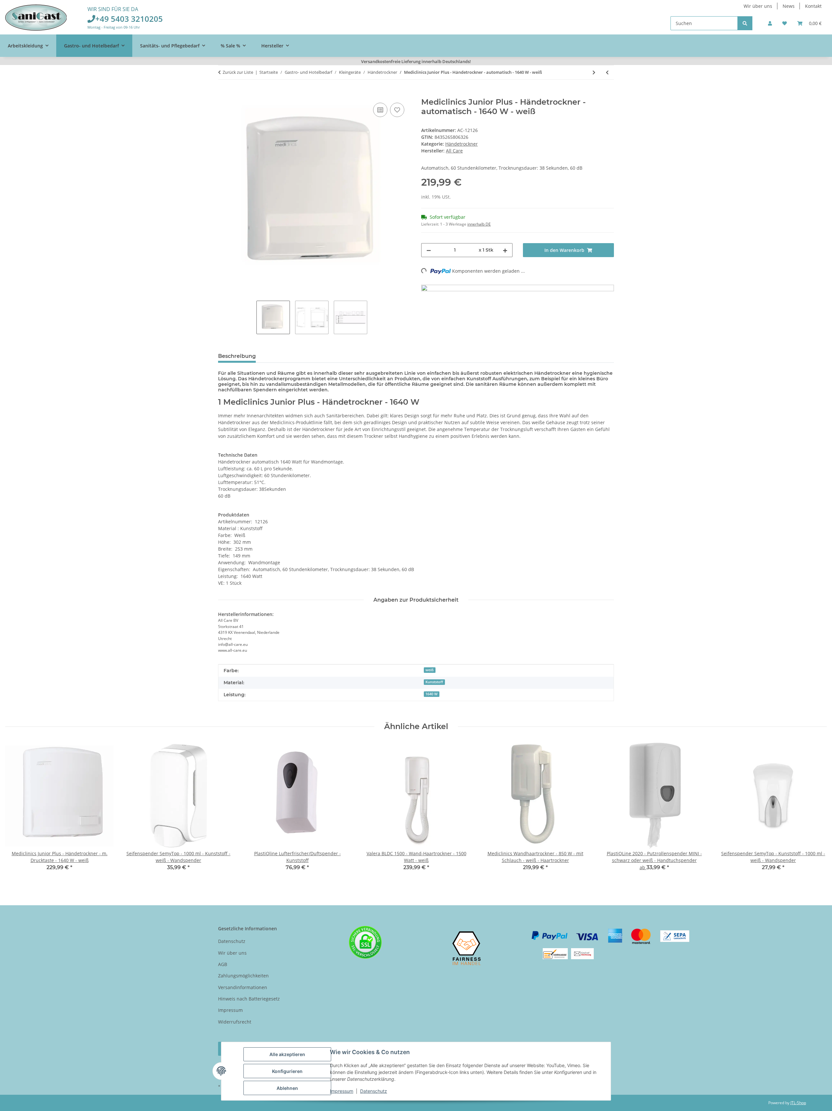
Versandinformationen (242, 987)
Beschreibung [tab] (237, 356)
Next (816, 810)
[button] (770, 23)
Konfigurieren (287, 1071)
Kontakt (813, 6)
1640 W (431, 694)
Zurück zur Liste (238, 72)
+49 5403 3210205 (129, 18)
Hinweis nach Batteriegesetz (249, 999)
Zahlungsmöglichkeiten (243, 976)
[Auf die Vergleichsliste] (380, 110)
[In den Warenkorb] (223, 94)
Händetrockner (461, 144)
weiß (429, 670)
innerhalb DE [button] (479, 224)
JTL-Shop (798, 1102)
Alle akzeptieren (287, 1054)
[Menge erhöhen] (505, 250)
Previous (16, 810)
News (789, 6)
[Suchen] (744, 23)
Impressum (341, 1091)
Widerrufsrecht (234, 1022)
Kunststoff (434, 682)
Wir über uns (758, 6)
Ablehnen (287, 1088)
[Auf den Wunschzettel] (397, 110)
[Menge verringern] (429, 250)
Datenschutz (373, 1091)
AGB (222, 964)
